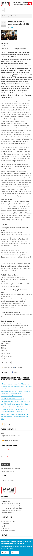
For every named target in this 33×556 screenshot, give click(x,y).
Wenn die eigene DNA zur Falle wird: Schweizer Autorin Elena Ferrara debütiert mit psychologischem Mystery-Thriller (15, 394)
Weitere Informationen (8, 548)
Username (4, 450)
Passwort (4, 457)
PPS (12, 27)
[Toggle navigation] (3, 10)
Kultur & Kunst (14, 16)
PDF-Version (19, 367)
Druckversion (8, 367)
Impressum (5, 524)
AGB (3, 526)
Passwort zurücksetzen (8, 471)
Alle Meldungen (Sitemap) (10, 530)
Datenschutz (6, 528)
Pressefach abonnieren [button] (11, 440)
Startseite (5, 16)
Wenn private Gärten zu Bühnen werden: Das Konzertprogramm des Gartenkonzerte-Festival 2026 (15, 417)
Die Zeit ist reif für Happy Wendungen (12, 399)
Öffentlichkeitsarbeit (8, 521)
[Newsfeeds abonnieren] (2, 424)
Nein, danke (15, 553)
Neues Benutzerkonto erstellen (10, 469)
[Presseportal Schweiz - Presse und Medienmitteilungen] (5, 4)
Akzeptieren (5, 553)
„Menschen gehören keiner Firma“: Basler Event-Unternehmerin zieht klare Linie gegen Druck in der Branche (16, 386)
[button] (9, 35)
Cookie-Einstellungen (8, 480)
